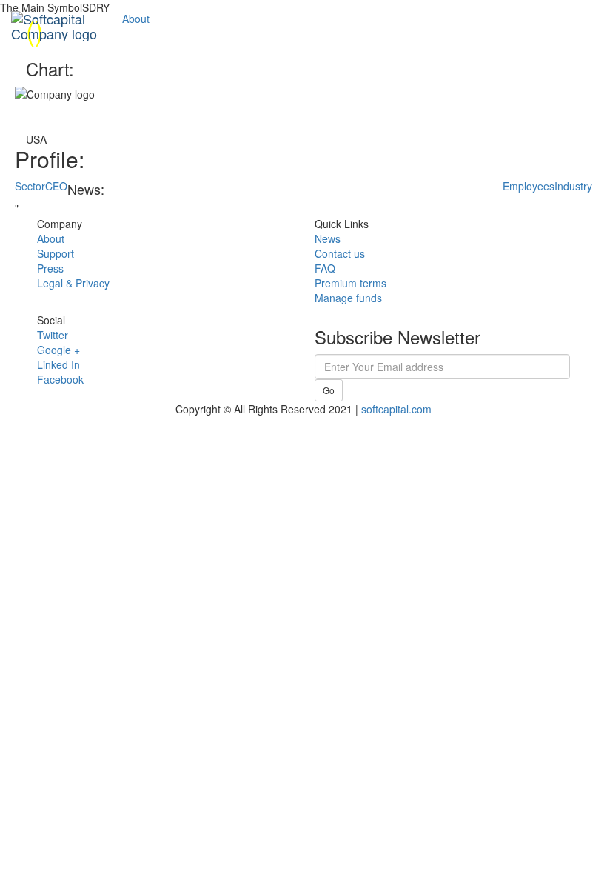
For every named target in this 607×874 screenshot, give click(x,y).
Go (329, 390)
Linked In (58, 364)
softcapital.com (396, 408)
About (136, 18)
